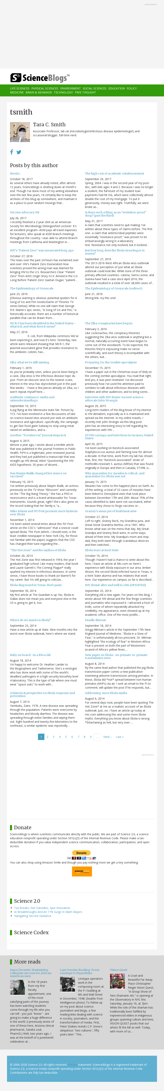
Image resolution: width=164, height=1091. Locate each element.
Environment (70, 88)
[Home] (34, 78)
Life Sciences (19, 88)
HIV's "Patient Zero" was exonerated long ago (42, 250)
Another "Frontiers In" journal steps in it (38, 435)
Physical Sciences (44, 88)
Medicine (17, 92)
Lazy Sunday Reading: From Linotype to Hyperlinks (79, 971)
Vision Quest (118, 970)
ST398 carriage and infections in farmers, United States (119, 436)
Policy (132, 88)
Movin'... (15, 173)
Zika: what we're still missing (29, 362)
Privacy (72, 1064)
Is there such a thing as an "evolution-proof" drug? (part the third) (116, 214)
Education (116, 88)
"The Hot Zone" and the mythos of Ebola (38, 550)
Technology (63, 92)
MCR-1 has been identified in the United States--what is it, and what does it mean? (43, 325)
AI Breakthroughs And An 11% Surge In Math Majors (48, 912)
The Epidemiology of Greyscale (31, 288)
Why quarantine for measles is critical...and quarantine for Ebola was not (114, 474)
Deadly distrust (95, 620)
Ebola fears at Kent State (102, 550)
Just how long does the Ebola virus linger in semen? (115, 252)
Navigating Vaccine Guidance (32, 916)
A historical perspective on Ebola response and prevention (42, 694)
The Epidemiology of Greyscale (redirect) (113, 288)
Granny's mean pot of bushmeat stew (111, 511)
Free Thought (85, 92)
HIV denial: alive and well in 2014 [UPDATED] (115, 585)
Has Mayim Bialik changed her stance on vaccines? (38, 474)
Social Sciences (94, 88)
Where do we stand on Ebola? (30, 620)
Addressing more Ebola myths (106, 693)
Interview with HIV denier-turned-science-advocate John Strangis (115, 398)
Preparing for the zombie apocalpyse (111, 362)
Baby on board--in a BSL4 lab (30, 655)
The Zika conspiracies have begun (108, 323)
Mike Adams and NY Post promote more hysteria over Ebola (43, 512)
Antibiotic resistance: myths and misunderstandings (32, 398)
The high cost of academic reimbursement (114, 173)
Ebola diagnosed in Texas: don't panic (36, 585)
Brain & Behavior (39, 92)
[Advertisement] (82, 35)
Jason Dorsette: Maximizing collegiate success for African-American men (31, 973)
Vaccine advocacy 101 (24, 212)
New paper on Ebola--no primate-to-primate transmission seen (116, 656)
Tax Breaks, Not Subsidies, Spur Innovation (42, 908)
